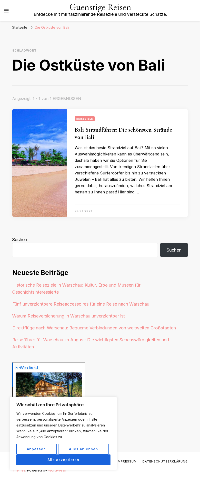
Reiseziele (84, 118)
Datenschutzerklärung (165, 461)
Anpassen (36, 449)
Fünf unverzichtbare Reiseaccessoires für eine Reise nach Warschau (80, 304)
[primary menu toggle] (6, 10)
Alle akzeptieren (63, 460)
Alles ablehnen (83, 449)
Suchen (19, 239)
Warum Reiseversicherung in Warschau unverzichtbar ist (68, 315)
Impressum (127, 461)
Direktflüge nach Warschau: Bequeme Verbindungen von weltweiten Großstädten (94, 327)
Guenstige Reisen (100, 7)
